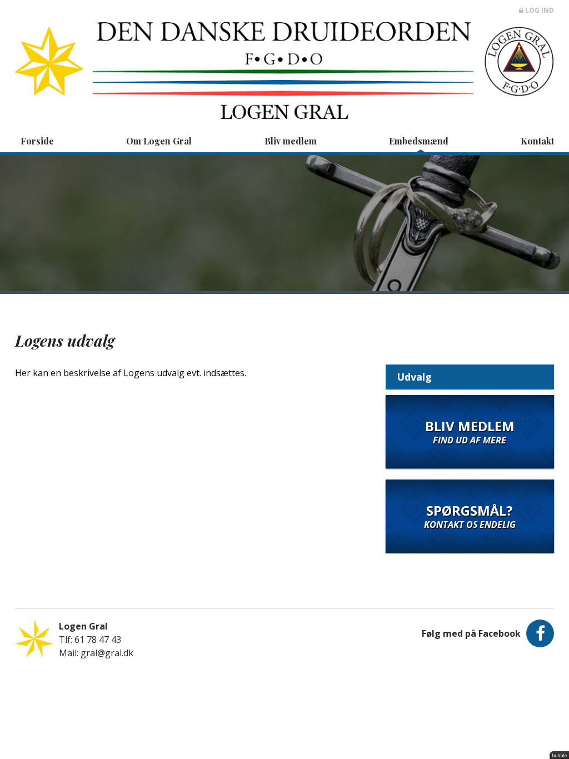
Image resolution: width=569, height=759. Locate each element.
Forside (37, 141)
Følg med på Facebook (471, 633)
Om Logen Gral (159, 141)
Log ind (538, 10)
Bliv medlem (290, 141)
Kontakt (537, 141)
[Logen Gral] (284, 64)
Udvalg (414, 376)
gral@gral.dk (107, 653)
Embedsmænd (418, 141)
